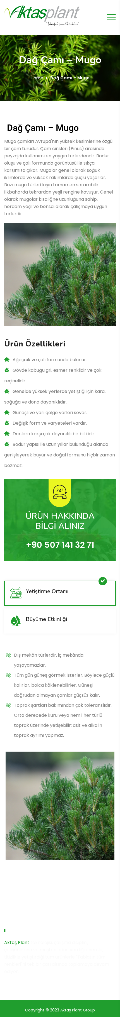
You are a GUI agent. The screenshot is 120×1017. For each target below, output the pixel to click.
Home (37, 78)
